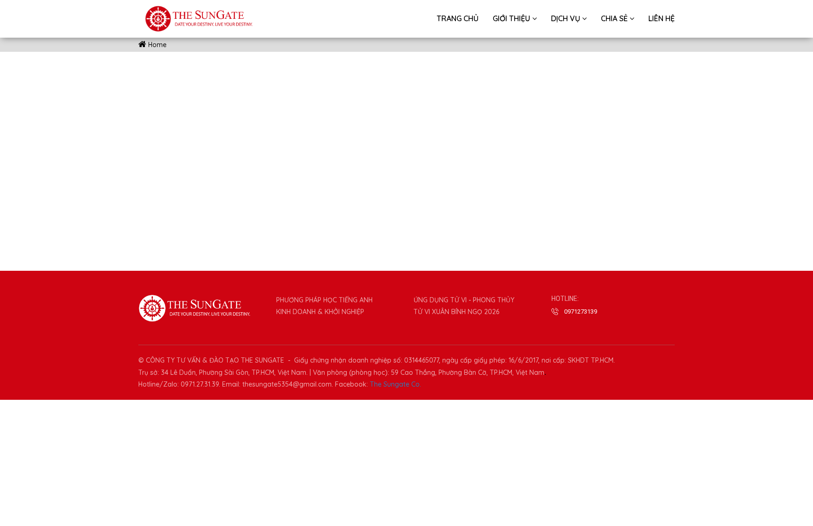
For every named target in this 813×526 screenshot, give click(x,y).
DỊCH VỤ (566, 18)
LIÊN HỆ (661, 18)
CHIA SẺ (615, 18)
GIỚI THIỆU (512, 18)
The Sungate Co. (395, 384)
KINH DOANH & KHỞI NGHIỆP (320, 312)
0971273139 (580, 311)
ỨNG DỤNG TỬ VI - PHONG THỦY (464, 300)
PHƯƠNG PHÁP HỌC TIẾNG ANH (324, 300)
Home (156, 44)
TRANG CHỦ (457, 18)
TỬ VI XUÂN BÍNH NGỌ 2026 (456, 312)
